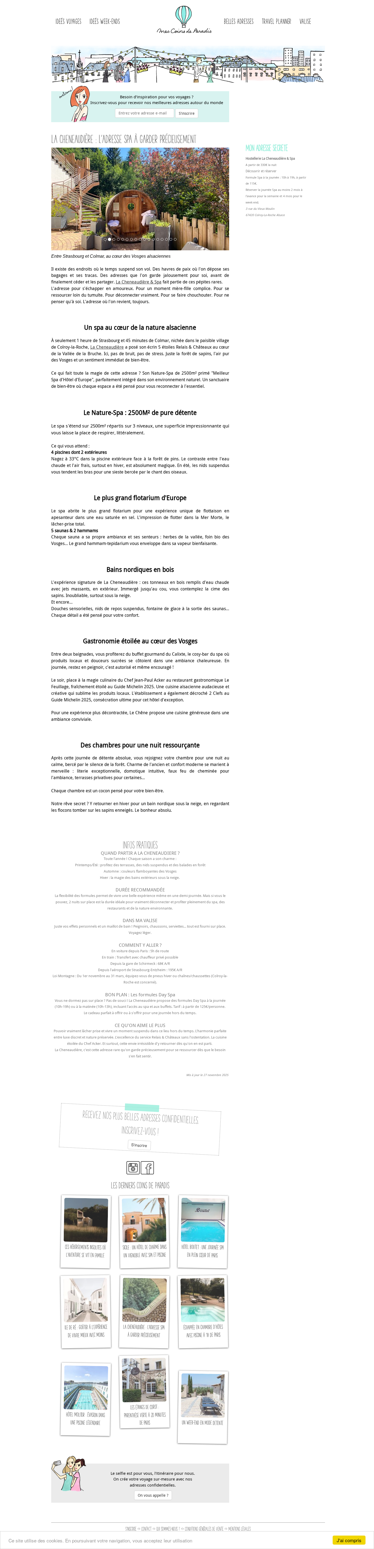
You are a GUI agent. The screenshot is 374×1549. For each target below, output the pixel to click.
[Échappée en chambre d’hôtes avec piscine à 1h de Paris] (202, 1311)
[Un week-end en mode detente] (202, 1407)
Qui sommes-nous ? (168, 1528)
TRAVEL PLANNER (276, 21)
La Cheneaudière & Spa (139, 282)
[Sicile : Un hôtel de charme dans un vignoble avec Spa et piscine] (144, 1231)
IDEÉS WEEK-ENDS (105, 21)
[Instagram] (133, 1172)
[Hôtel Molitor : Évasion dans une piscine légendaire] (85, 1399)
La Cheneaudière (107, 347)
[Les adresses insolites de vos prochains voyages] (184, 18)
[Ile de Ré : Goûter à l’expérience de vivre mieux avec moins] (85, 1311)
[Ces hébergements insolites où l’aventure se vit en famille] (85, 1231)
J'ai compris (349, 1540)
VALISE (305, 21)
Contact (146, 1528)
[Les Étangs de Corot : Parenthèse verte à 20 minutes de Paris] (144, 1391)
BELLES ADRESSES (239, 21)
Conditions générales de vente (204, 1528)
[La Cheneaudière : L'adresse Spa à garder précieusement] (144, 1311)
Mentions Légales (239, 1528)
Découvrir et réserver (261, 171)
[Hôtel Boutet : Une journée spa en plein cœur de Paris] (202, 1231)
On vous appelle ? (153, 1495)
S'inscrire (187, 113)
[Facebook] (147, 1172)
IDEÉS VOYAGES (68, 21)
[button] (60, 199)
